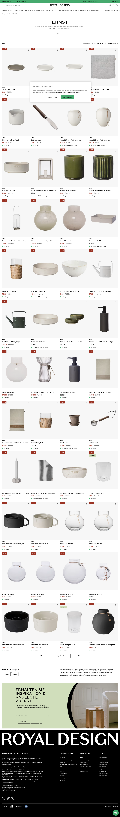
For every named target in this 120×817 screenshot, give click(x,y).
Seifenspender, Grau (67, 392)
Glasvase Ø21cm (66, 594)
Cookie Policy (63, 773)
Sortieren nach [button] (112, 43)
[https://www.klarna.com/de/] (19, 806)
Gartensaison (103, 764)
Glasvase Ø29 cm (66, 544)
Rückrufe (62, 780)
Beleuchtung (83, 762)
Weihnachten (103, 775)
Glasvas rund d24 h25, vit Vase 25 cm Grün (43, 241)
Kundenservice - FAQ (66, 760)
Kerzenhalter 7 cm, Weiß (40, 544)
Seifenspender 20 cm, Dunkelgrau (101, 342)
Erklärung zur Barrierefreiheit (67, 778)
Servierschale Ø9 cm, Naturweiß (72, 493)
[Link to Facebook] (3, 798)
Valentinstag (103, 757)
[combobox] (115, 1)
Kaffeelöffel (93, 443)
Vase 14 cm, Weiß (8, 392)
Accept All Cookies (67, 97)
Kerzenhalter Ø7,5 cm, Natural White (15, 493)
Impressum (63, 771)
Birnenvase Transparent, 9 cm (42, 392)
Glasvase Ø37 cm (95, 544)
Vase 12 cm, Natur (37, 443)
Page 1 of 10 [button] (60, 656)
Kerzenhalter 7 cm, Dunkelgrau (13, 544)
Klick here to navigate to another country (13, 767)
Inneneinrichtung (84, 760)
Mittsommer (102, 766)
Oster (100, 760)
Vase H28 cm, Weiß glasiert (70, 140)
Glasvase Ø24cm (37, 594)
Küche (81, 769)
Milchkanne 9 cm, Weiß (10, 140)
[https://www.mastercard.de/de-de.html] (11, 806)
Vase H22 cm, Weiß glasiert (99, 140)
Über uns (62, 757)
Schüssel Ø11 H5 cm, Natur (69, 291)
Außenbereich (84, 771)
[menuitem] (5, 10)
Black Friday (102, 771)
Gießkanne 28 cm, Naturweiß (100, 291)
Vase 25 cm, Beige (67, 241)
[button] (115, 1)
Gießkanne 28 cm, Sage (11, 342)
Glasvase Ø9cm (8, 594)
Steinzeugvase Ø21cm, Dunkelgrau (102, 645)
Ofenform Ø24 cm (38, 342)
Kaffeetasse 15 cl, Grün (68, 190)
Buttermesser (36, 140)
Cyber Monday (103, 773)
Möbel (81, 757)
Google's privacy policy (73, 92)
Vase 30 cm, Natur (9, 291)
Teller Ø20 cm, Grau (9, 89)
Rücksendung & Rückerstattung (69, 764)
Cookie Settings (53, 97)
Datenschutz (63, 769)
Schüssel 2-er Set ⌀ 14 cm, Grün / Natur (72, 342)
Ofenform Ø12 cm (8, 190)
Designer (62, 775)
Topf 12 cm (64, 443)
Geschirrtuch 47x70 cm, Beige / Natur (100, 392)
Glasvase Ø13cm (95, 594)
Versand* (62, 762)
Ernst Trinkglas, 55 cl (67, 645)
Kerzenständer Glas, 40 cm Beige (14, 241)
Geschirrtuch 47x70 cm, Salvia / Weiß (43, 493)
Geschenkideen (103, 762)
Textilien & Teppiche (85, 766)
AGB (61, 766)
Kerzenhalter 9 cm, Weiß (40, 645)
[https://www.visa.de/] (5, 806)
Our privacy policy (61, 92)
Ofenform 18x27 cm (96, 241)
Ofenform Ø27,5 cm (38, 291)
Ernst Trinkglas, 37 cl (96, 493)
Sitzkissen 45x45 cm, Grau (99, 89)
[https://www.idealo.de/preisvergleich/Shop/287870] (26, 806)
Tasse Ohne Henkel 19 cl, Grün (100, 190)
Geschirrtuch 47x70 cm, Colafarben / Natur (15, 443)
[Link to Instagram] (8, 798)
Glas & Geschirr (84, 764)
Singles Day (102, 769)
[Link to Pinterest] (12, 798)
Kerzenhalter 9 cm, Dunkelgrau (13, 645)
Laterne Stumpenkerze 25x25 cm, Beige (43, 190)
